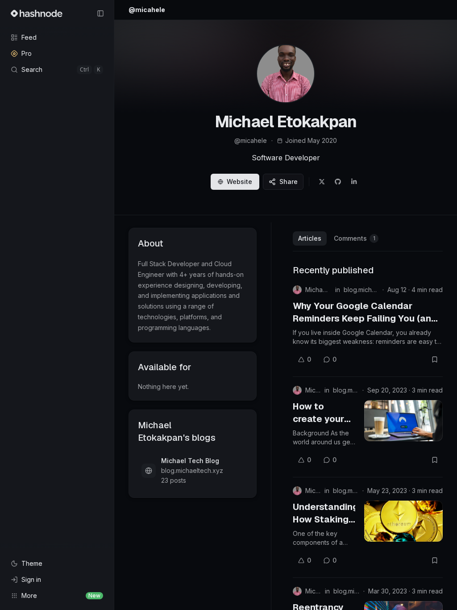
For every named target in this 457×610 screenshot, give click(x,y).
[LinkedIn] (354, 182)
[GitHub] (338, 182)
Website (239, 181)
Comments (354, 238)
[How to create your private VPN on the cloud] (403, 420)
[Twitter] (322, 182)
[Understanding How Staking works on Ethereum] (403, 521)
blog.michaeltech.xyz (361, 289)
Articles (309, 238)
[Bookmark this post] (435, 359)
